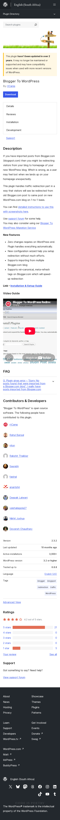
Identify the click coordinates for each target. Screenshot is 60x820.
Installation (12, 122)
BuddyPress (11, 765)
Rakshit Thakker (19, 455)
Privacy (7, 712)
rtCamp (11, 86)
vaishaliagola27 (18, 508)
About (6, 696)
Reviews (11, 114)
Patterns (36, 712)
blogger (41, 581)
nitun (12, 445)
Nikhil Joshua (17, 518)
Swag (36, 739)
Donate (37, 733)
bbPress (9, 759)
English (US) (51, 574)
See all (53, 654)
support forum (16, 218)
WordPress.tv (12, 739)
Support (10, 138)
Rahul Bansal (17, 435)
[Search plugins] (36, 25)
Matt (7, 754)
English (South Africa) (22, 779)
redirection (43, 587)
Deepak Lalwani (19, 497)
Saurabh (14, 466)
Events (35, 728)
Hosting (7, 707)
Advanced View (12, 602)
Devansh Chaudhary (21, 528)
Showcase (37, 696)
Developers (9, 733)
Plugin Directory (11, 14)
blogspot (51, 581)
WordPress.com (13, 749)
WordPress (51, 593)
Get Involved (39, 722)
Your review (9, 654)
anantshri (15, 487)
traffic (53, 587)
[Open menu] (55, 4)
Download (10, 94)
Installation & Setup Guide (26, 285)
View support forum (14, 677)
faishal (13, 476)
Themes (36, 701)
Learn (6, 722)
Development (13, 130)
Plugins (35, 707)
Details (10, 106)
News (6, 701)
